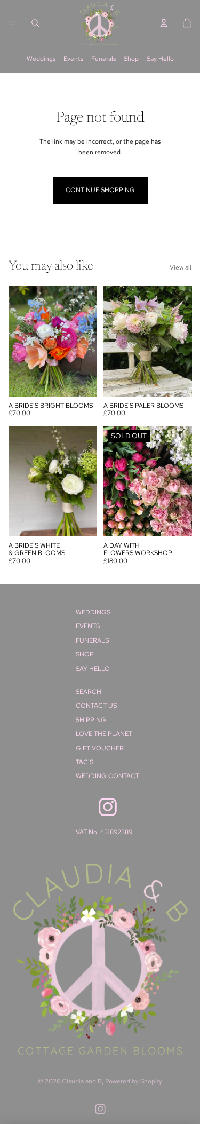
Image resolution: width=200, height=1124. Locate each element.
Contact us (96, 705)
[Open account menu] (163, 23)
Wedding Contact (107, 776)
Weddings (41, 58)
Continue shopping (100, 190)
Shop (131, 58)
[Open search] (35, 23)
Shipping (91, 720)
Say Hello (160, 58)
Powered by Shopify (133, 1081)
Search (88, 691)
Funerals (103, 58)
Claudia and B (82, 1081)
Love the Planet (104, 734)
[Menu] (12, 23)
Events (73, 58)
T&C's (84, 762)
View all (180, 267)
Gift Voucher (100, 748)
